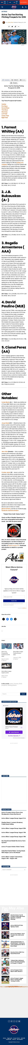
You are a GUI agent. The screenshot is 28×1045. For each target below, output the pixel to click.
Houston (16, 683)
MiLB (20, 683)
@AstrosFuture (6, 508)
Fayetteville (8, 1039)
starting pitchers (12, 685)
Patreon (14, 1039)
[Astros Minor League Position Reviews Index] (18, 646)
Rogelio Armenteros (12, 245)
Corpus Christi (16, 1038)
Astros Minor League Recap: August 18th (14, 836)
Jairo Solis (5, 451)
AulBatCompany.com (13, 545)
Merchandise (20, 1039)
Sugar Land (9, 1038)
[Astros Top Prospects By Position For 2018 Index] (7, 646)
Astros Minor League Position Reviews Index (18, 653)
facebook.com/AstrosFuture (10, 510)
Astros (4, 1038)
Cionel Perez (15, 347)
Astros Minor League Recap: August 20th (14, 828)
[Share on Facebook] (9, 26)
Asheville (23, 1038)
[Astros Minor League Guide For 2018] (7, 666)
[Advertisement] (14, 63)
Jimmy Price (10, 22)
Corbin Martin (6, 402)
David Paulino (9, 304)
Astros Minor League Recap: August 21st (14, 818)
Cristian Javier (6, 472)
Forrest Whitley (9, 129)
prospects (4, 685)
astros (11, 683)
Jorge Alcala (5, 423)
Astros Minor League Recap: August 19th (14, 832)
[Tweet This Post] (12, 26)
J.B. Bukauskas (11, 193)
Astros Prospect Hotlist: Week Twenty (13, 846)
